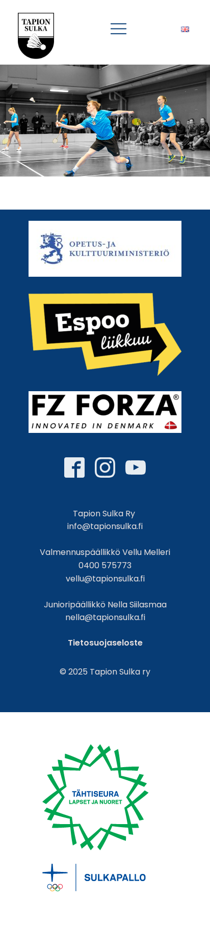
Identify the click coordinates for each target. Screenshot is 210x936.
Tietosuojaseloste (105, 643)
